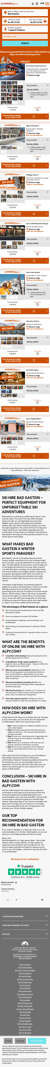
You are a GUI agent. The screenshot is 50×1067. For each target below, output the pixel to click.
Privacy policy (37, 1061)
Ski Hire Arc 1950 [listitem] (25, 1027)
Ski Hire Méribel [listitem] (25, 988)
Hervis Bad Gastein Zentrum (36, 66)
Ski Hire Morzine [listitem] (25, 965)
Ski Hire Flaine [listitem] (25, 1015)
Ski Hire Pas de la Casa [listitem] (25, 1024)
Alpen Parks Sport (32, 126)
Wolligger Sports (32, 175)
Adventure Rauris (32, 321)
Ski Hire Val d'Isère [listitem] (25, 976)
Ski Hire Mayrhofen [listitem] (25, 997)
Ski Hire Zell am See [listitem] (25, 991)
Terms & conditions (25, 958)
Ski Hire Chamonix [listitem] (25, 973)
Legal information (30, 956)
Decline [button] (8, 1041)
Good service (7, 882)
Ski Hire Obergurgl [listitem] (25, 1033)
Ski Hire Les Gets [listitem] (25, 1012)
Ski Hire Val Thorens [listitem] (25, 967)
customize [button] (20, 1041)
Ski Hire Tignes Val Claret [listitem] (25, 1009)
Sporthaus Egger (32, 370)
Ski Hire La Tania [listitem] (25, 1018)
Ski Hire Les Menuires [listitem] (25, 1006)
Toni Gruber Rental (33, 272)
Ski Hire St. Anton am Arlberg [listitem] (25, 970)
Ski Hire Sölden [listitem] (25, 1000)
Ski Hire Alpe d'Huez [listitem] (25, 982)
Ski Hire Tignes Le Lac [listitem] (25, 1003)
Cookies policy (7, 1063)
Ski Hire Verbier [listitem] (25, 1036)
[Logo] (9, 3)
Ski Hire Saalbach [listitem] (25, 1021)
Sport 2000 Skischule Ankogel (37, 223)
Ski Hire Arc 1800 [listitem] (25, 1030)
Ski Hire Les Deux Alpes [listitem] (25, 979)
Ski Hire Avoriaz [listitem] (25, 985)
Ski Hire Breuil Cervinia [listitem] (25, 994)
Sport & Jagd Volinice (33, 419)
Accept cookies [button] (37, 1041)
